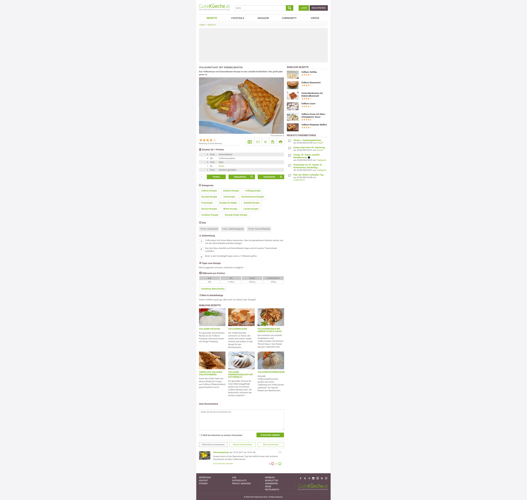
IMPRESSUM (205, 477)
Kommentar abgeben (270, 435)
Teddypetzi (321, 160)
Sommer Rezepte (209, 209)
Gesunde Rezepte (209, 197)
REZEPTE (212, 18)
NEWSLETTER (271, 480)
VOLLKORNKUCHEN (237, 329)
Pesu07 (320, 143)
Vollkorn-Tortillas (309, 72)
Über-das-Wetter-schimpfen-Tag (308, 175)
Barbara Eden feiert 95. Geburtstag (309, 147)
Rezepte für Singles (228, 203)
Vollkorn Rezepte (209, 190)
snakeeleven (299, 180)
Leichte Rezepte (251, 209)
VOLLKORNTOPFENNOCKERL (271, 372)
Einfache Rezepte (231, 190)
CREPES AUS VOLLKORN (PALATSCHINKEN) (210, 373)
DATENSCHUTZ (239, 480)
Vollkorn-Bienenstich (311, 82)
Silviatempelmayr (221, 452)
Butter (221, 166)
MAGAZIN (263, 18)
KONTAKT (203, 480)
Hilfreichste (213, 444)
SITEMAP (203, 483)
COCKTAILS (237, 18)
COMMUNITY (289, 18)
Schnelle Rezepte (252, 203)
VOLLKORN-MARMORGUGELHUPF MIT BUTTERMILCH (240, 374)
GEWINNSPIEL (271, 483)
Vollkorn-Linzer (308, 103)
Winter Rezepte (230, 209)
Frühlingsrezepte (253, 190)
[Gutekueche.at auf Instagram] (313, 478)
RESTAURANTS (272, 489)
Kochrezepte (229, 197)
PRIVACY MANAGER (241, 483)
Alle (271, 444)
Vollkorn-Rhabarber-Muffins (314, 124)
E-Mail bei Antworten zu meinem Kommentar (221, 435)
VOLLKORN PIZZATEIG (209, 329)
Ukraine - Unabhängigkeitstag (307, 140)
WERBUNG (270, 477)
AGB (234, 477)
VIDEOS (315, 18)
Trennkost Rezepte (209, 215)
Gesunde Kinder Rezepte (236, 215)
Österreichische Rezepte (252, 197)
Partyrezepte (207, 203)
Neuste (242, 444)
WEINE (268, 486)
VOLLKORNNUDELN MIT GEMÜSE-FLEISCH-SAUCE (270, 330)
